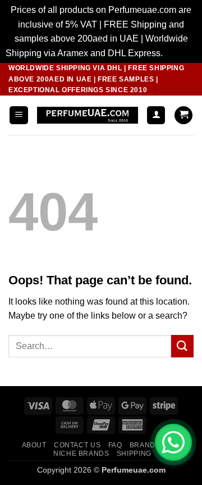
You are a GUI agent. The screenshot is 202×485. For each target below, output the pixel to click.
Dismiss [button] (181, 53)
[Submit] (182, 346)
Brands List (154, 445)
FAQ (115, 445)
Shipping (134, 453)
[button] (19, 115)
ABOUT (34, 445)
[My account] (156, 115)
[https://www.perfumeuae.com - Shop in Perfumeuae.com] (87, 115)
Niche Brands (81, 453)
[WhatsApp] (173, 442)
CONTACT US (77, 445)
